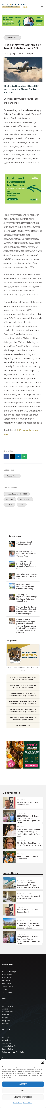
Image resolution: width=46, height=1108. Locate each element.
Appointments (7, 1006)
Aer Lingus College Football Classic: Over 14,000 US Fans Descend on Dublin (28, 925)
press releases (25, 499)
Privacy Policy (27, 1103)
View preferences (23, 1097)
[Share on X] (12, 456)
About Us (5, 1037)
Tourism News (12, 37)
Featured (5, 1015)
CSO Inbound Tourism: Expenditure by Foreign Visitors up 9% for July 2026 (28, 885)
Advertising (6, 1040)
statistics (9, 504)
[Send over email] (24, 456)
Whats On (6, 989)
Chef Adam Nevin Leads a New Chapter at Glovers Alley (26, 576)
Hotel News (6, 978)
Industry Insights (24, 880)
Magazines (6, 1021)
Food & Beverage (9, 972)
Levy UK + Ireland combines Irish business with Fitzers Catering (25, 586)
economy (9, 499)
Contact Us (6, 1043)
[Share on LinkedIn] (18, 456)
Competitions (7, 1012)
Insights (5, 1018)
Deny (23, 1091)
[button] (42, 1062)
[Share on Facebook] (6, 456)
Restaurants (6, 983)
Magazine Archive (23, 725)
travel (22, 504)
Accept (23, 1084)
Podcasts (5, 1024)
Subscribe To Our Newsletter (13, 1052)
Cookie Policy (17, 1103)
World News (7, 992)
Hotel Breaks (7, 975)
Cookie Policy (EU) (9, 1046)
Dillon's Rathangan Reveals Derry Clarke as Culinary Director (26, 554)
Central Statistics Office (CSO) (16, 494)
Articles (5, 1009)
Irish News (6, 980)
